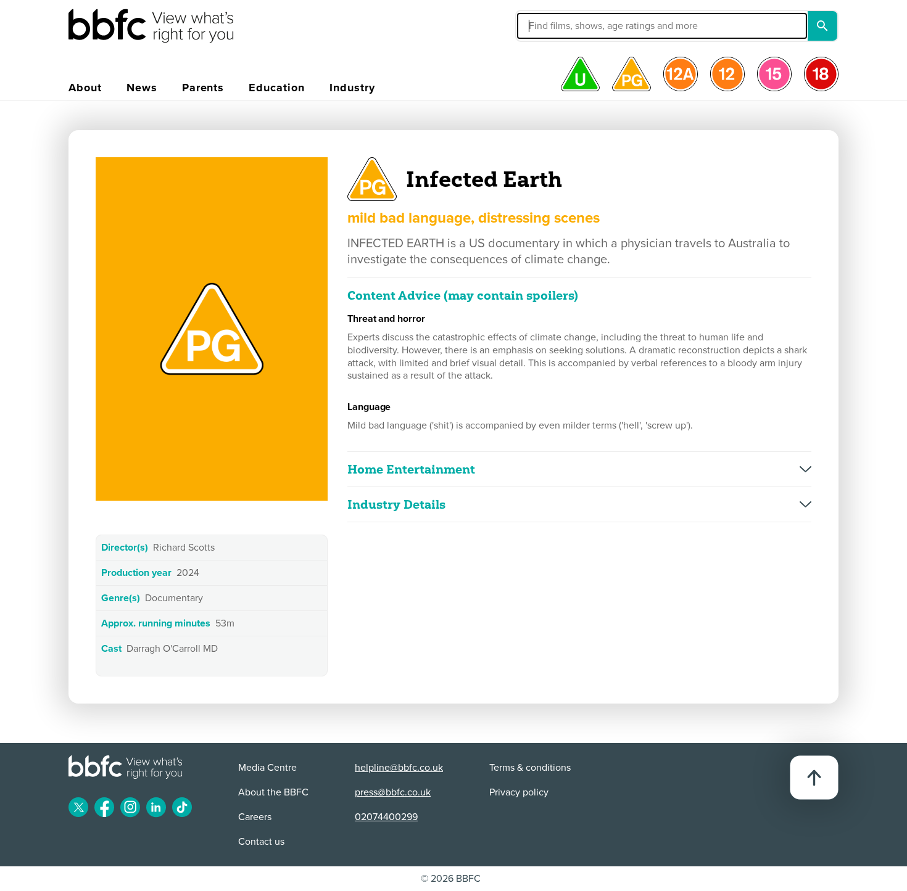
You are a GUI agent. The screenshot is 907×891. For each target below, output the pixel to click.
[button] (569, 26)
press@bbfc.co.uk (393, 792)
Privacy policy (519, 792)
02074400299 (386, 817)
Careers (254, 817)
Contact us (261, 842)
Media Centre (267, 768)
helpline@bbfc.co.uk (399, 768)
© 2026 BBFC (451, 879)
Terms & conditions (530, 768)
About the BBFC (273, 792)
